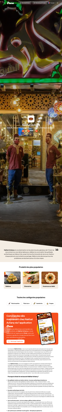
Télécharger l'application (16, 341)
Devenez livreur (26, 3)
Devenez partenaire (40, 3)
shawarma (44, 358)
